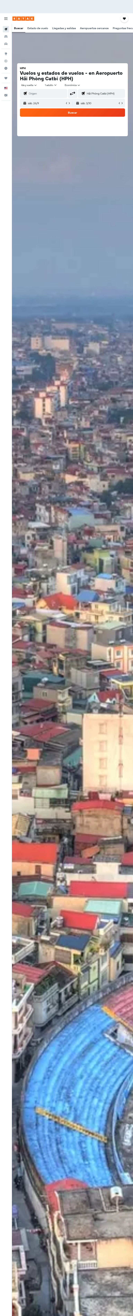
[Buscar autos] (5, 43)
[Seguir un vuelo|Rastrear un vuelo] (5, 60)
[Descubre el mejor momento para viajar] (5, 68)
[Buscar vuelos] (5, 29)
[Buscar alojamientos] (5, 36)
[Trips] (5, 78)
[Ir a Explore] (5, 53)
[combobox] (72, 85)
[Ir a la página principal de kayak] (23, 19)
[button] (6, 18)
